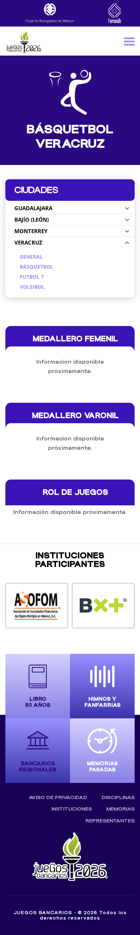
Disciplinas (118, 797)
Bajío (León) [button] (31, 219)
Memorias (120, 809)
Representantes (110, 821)
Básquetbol (36, 267)
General (31, 257)
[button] (129, 41)
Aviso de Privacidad (58, 797)
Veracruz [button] (28, 242)
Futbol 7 (32, 277)
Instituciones (71, 809)
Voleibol (32, 287)
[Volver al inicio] (23, 41)
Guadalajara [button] (33, 208)
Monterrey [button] (30, 231)
